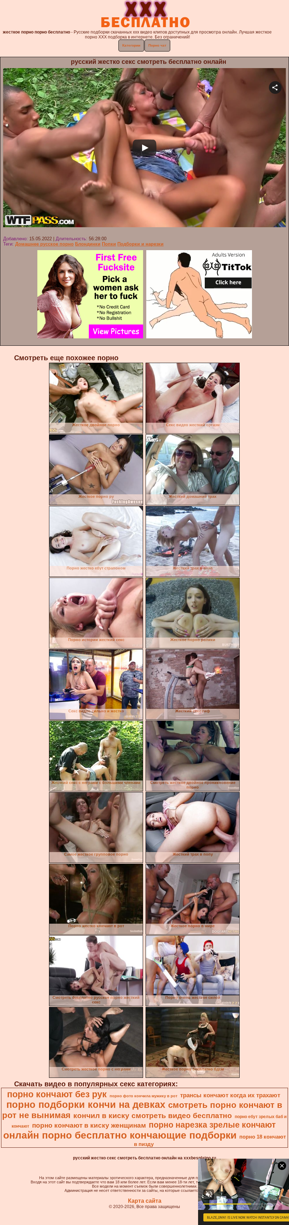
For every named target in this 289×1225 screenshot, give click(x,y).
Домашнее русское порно (44, 244)
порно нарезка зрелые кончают (212, 1124)
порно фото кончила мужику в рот (143, 1096)
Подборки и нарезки (140, 244)
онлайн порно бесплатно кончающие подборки (119, 1135)
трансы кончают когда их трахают (230, 1095)
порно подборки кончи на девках (85, 1104)
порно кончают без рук (57, 1094)
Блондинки (87, 244)
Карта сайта (144, 1201)
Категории (131, 45)
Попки (109, 244)
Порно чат (157, 45)
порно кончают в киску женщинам (89, 1125)
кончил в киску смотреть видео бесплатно (152, 1115)
